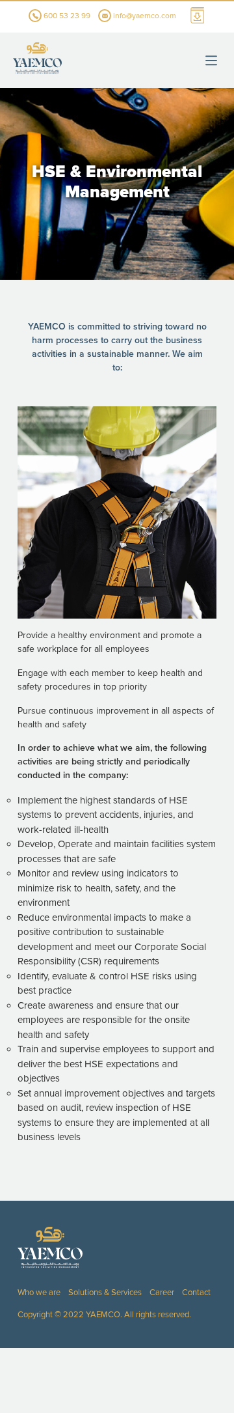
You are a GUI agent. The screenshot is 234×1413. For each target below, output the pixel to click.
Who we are (39, 1292)
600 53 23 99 (66, 16)
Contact (196, 1292)
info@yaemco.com (144, 16)
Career (162, 1292)
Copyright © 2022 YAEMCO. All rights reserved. (104, 1314)
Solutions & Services (105, 1292)
